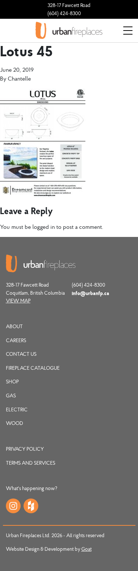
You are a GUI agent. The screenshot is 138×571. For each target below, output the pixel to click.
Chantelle (19, 78)
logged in (43, 226)
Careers (16, 340)
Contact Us (21, 354)
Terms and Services (30, 463)
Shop (12, 381)
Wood (14, 423)
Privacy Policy (25, 449)
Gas (11, 395)
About (14, 326)
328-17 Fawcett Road (69, 5)
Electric (17, 409)
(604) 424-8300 (64, 13)
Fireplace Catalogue (33, 368)
